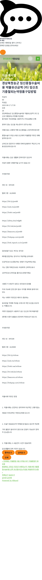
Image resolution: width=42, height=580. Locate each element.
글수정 (4, 477)
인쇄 (6, 457)
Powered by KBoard (10, 480)
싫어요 (21, 452)
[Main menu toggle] (38, 59)
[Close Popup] (3, 52)
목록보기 (5, 475)
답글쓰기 (12, 475)
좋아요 (8, 452)
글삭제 (9, 477)
